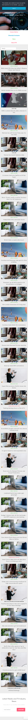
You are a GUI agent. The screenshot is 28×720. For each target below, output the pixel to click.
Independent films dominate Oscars (14, 219)
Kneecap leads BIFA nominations (14, 366)
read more (14, 18)
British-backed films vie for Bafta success (14, 90)
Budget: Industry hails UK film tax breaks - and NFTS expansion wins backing (14, 516)
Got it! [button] (14, 8)
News (14, 39)
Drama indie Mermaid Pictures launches (14, 345)
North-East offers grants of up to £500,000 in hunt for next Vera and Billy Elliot (14, 647)
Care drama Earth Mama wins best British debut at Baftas (14, 538)
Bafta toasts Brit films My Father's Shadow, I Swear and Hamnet (14, 69)
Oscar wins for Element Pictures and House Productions (14, 472)
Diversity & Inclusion (14, 35)
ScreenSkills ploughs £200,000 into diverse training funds (14, 429)
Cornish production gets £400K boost (14, 670)
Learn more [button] (20, 4)
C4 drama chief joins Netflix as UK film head (14, 176)
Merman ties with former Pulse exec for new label (14, 133)
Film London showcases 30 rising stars (14, 304)
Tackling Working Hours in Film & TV (14, 408)
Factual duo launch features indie (14, 155)
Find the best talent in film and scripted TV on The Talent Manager (14, 604)
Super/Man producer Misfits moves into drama (14, 387)
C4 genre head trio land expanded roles (14, 451)
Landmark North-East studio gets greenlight (14, 494)
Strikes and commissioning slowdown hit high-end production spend (14, 582)
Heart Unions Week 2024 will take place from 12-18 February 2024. (14, 560)
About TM (14, 42)
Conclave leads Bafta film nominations (14, 325)
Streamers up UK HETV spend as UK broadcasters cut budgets (14, 283)
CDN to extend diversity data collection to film (14, 111)
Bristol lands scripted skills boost (14, 240)
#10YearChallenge (14, 690)
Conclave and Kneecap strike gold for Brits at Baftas (14, 261)
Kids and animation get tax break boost (14, 626)
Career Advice (14, 32)
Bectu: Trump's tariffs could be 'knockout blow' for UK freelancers (14, 198)
